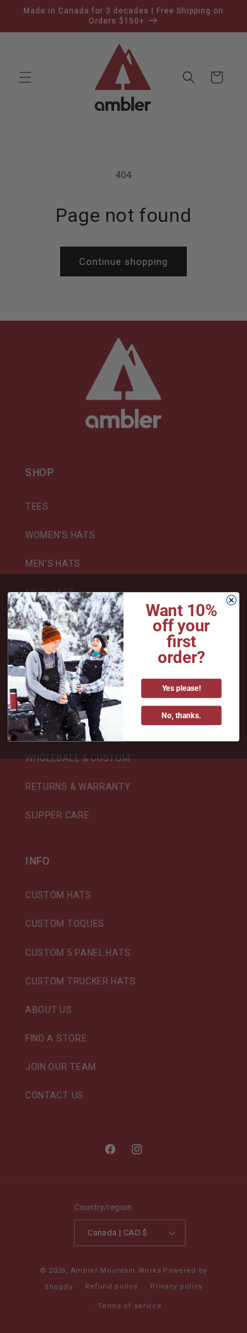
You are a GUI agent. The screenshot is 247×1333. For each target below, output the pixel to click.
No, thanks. (181, 715)
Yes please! (181, 688)
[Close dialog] (231, 600)
